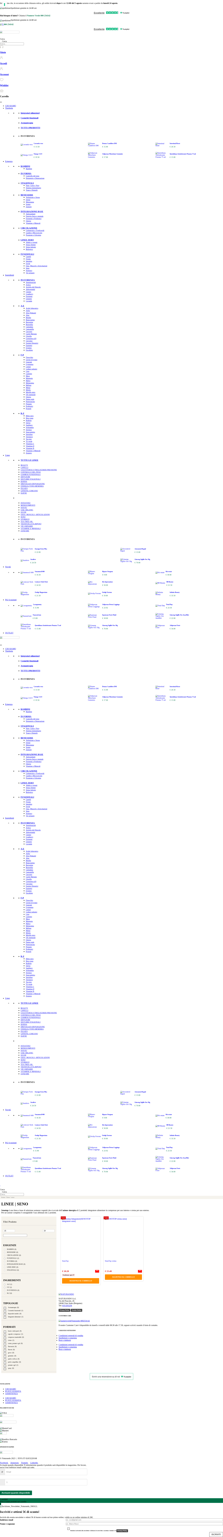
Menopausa (30, 202)
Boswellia (29, 325)
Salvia (28, 423)
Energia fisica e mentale (34, 216)
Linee (7, 455)
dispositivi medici (14, 1314)
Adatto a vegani (31, 242)
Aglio (28, 311)
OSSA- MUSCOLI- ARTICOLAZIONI (35, 515)
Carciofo (29, 332)
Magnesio (29, 378)
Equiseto (29, 346)
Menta (28, 388)
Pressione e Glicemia (33, 235)
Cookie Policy (76, 1310)
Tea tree (29, 439)
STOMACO (25, 519)
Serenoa (29, 430)
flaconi (11, 1349)
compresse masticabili (16, 1337)
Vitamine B (30, 448)
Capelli (28, 257)
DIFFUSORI (25, 477)
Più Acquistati (11, 600)
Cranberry (29, 294)
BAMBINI (25, 166)
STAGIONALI (27, 183)
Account (4, 74)
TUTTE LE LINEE (29, 460)
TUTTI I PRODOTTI (30, 128)
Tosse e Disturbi (32, 190)
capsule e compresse (15, 1334)
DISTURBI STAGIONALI (31, 479)
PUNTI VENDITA (13, 1391)
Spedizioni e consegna (68, 1338)
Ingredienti (9, 275)
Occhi (28, 264)
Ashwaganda (30, 289)
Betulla (28, 318)
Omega (28, 221)
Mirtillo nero (30, 392)
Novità (8, 567)
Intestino (29, 261)
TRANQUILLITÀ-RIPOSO (31, 524)
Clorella (29, 336)
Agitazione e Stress (33, 197)
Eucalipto (29, 350)
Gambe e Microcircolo (34, 233)
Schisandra (30, 427)
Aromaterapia (27, 123)
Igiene (28, 200)
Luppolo (29, 374)
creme (11, 1340)
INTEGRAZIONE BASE (32, 211)
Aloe (27, 315)
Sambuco (29, 425)
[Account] (1, 69)
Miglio (28, 390)
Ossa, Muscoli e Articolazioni (36, 266)
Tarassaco (29, 437)
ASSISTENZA (11, 1394)
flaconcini (12, 1346)
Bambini (29, 169)
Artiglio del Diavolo (33, 287)
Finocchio (29, 357)
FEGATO (24, 488)
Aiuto (3, 52)
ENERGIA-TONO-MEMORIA (32, 486)
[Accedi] (1, 58)
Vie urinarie (30, 273)
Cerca (2, 39)
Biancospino (30, 320)
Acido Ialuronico (32, 308)
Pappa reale (30, 399)
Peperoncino (30, 402)
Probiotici (29, 406)
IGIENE (24, 493)
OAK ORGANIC (27, 510)
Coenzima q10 (31, 339)
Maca (28, 376)
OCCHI (23, 512)
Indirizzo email (6, 1520)
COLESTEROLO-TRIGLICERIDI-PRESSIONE (39, 470)
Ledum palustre (31, 369)
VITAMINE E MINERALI (31, 529)
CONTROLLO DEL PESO (31, 472)
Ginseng (29, 299)
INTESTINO (25, 503)
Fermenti (29, 296)
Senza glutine (31, 245)
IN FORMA (26, 173)
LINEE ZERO (27, 240)
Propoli (28, 409)
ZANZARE (25, 531)
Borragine (29, 322)
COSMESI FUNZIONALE (31, 474)
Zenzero (29, 453)
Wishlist (4, 85)
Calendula (29, 327)
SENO (23, 517)
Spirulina (29, 434)
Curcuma (29, 341)
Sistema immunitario (33, 188)
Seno (27, 268)
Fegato (28, 259)
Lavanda (29, 301)
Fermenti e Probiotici (33, 219)
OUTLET (9, 633)
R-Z (22, 413)
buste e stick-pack (14, 1331)
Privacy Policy (64, 1310)
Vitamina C (30, 444)
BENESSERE (27, 195)
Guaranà (29, 362)
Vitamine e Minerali (33, 223)
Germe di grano (31, 360)
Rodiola (28, 420)
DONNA (24, 481)
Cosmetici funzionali (29, 118)
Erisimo (29, 348)
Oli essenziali (30, 395)
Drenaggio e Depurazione (35, 178)
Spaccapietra (30, 432)
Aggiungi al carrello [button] (80, 1281)
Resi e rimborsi (65, 1340)
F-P (22, 355)
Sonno (28, 204)
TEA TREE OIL (27, 522)
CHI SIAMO (10, 106)
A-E (22, 306)
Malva (28, 381)
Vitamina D (30, 446)
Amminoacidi (31, 282)
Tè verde (29, 441)
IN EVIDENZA (28, 280)
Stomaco (29, 271)
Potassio (29, 404)
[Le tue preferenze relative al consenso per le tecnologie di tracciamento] (4, 4)
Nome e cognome (7, 1524)
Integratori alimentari (30, 113)
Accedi (3, 63)
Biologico (29, 249)
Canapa (28, 292)
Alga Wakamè (31, 313)
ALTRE (24, 498)
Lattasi (28, 367)
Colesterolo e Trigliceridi (35, 230)
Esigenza (9, 161)
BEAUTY (24, 465)
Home (3, 1197)
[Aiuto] (1, 47)
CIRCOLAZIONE (29, 228)
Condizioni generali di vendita (71, 1335)
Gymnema (29, 364)
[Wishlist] (1, 80)
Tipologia (9, 108)
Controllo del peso (32, 176)
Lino (27, 371)
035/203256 (67, 1305)
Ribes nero (30, 416)
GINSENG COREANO (29, 491)
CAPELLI (24, 468)
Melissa (28, 385)
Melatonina (30, 383)
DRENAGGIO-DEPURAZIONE (33, 484)
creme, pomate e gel (15, 1343)
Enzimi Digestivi (32, 343)
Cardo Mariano (31, 334)
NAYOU (24, 508)
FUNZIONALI (27, 254)
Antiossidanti (30, 214)
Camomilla (30, 329)
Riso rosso (29, 418)
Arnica (28, 285)
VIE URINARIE (27, 526)
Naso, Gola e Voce (32, 186)
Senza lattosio (31, 247)
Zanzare (29, 207)
